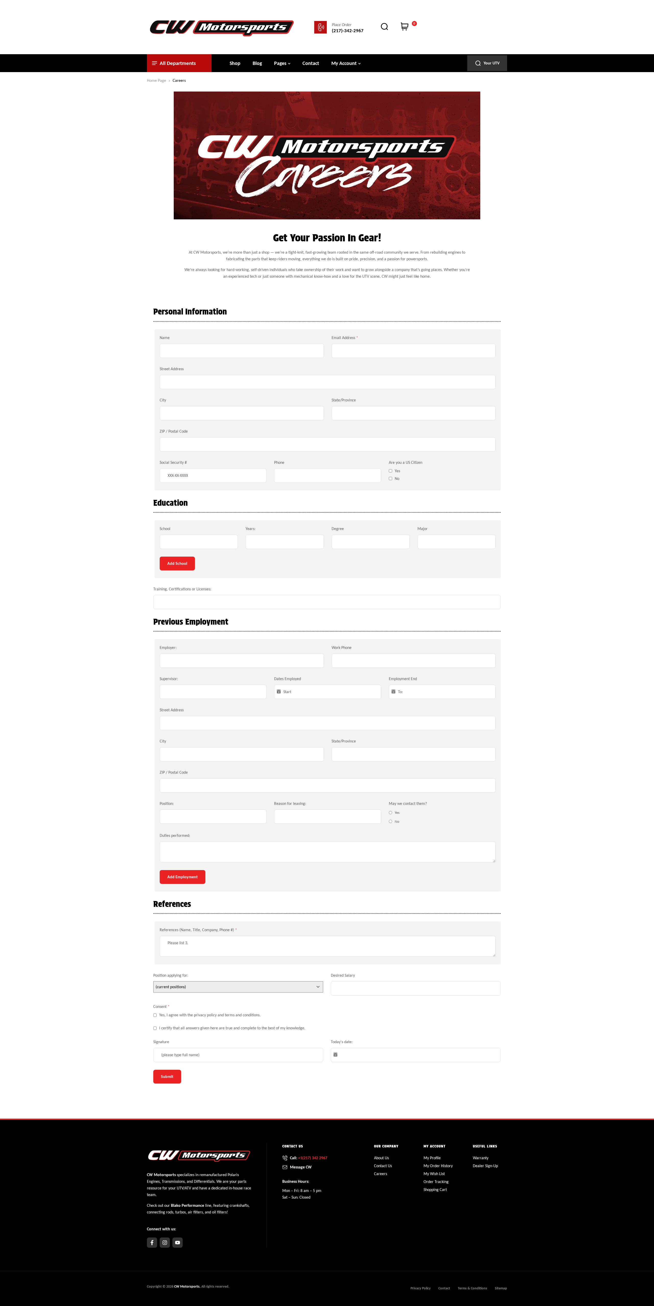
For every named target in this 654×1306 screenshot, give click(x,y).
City (163, 400)
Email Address (345, 337)
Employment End (403, 678)
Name (165, 337)
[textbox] (233, 987)
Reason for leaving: (290, 803)
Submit (167, 1076)
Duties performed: (175, 835)
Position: (167, 803)
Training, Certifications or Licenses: (182, 589)
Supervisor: (169, 678)
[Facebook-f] (152, 1242)
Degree (338, 528)
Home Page (156, 80)
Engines (153, 1181)
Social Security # (173, 462)
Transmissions (173, 1181)
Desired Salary (343, 975)
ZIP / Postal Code (174, 431)
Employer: (168, 647)
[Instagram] (165, 1242)
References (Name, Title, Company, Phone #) (198, 929)
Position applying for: (170, 975)
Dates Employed (287, 678)
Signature (161, 1041)
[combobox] (238, 987)
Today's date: (342, 1041)
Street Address (172, 368)
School (165, 528)
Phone (279, 462)
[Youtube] (177, 1242)
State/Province (344, 400)
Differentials (204, 1181)
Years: (250, 528)
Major (422, 528)
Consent (161, 1006)
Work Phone (342, 647)
